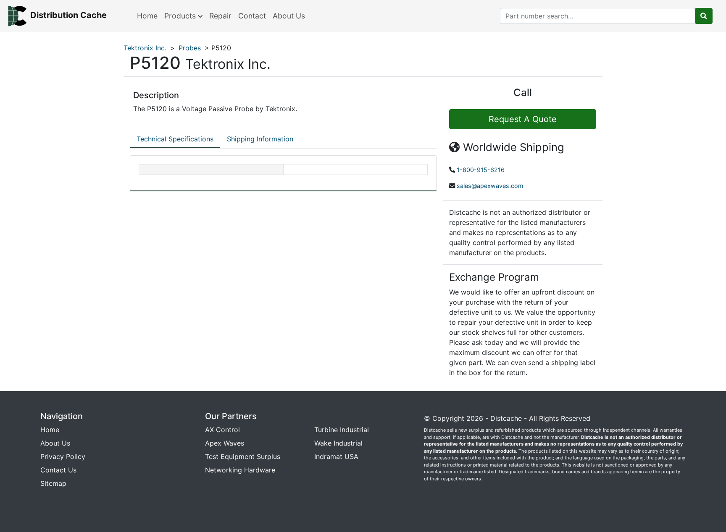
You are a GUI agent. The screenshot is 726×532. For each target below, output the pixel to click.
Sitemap (53, 483)
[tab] (175, 139)
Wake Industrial (338, 443)
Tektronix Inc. (145, 48)
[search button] (704, 16)
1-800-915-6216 (481, 169)
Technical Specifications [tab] (175, 139)
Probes (190, 48)
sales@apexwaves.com (490, 185)
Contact (252, 15)
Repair (220, 15)
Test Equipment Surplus (242, 456)
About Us (289, 15)
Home (147, 15)
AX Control (222, 429)
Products (181, 15)
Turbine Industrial (341, 429)
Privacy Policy (62, 456)
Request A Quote (523, 119)
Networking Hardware (240, 470)
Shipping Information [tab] (260, 139)
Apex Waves (224, 443)
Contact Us (58, 470)
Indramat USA (336, 456)
